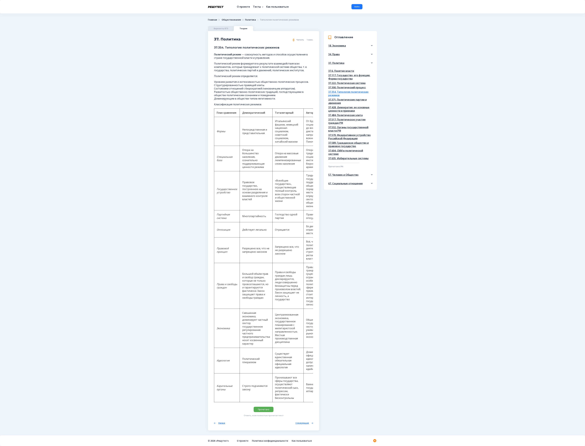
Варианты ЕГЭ (221, 28)
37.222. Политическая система (346, 83)
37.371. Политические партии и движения (347, 101)
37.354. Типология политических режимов (348, 93)
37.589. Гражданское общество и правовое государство (348, 144)
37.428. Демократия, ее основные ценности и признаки (348, 109)
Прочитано (263, 409)
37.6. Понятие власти (341, 71)
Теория (243, 28)
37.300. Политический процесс (347, 87)
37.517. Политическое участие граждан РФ (347, 121)
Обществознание (231, 19)
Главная (212, 19)
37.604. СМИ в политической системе (345, 152)
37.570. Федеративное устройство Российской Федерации (349, 136)
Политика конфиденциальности (270, 440)
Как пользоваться (277, 6)
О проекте (243, 6)
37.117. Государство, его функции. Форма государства (349, 77)
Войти (357, 7)
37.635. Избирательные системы (348, 158)
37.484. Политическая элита (345, 115)
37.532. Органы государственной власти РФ (348, 129)
